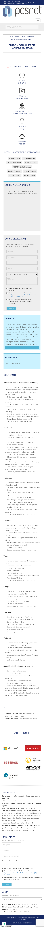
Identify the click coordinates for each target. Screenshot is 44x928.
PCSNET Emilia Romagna (22, 167)
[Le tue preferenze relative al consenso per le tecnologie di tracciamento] (4, 924)
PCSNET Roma (14, 158)
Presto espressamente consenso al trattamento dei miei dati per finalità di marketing (20, 301)
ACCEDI (30, 2)
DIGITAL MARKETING (27, 37)
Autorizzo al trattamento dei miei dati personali (20, 289)
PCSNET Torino (30, 163)
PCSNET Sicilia (29, 175)
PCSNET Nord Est (14, 163)
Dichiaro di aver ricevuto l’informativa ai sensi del (23, 295)
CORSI (17, 37)
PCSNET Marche (14, 171)
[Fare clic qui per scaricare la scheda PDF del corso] (8, 67)
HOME (11, 37)
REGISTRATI (36, 2)
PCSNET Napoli (30, 171)
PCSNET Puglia (14, 175)
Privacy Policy (6, 926)
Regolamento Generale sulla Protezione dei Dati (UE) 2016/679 (22, 296)
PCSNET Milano (29, 158)
